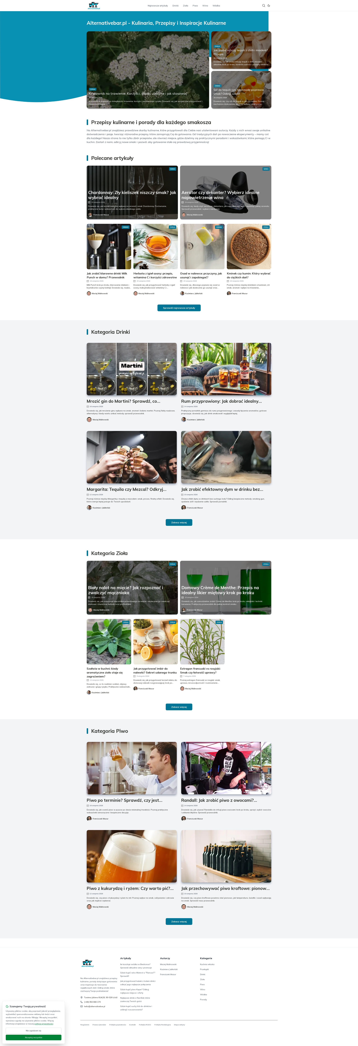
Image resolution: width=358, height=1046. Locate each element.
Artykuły (125, 958)
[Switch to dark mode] (268, 5)
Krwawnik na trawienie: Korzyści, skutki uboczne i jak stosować (138, 93)
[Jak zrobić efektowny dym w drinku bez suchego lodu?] (226, 457)
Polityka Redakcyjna (162, 1025)
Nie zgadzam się (33, 1030)
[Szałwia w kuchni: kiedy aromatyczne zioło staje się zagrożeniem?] (109, 641)
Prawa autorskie (99, 1025)
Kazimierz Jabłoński (196, 419)
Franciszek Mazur (101, 214)
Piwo (195, 5)
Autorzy (165, 958)
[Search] (263, 5)
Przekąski (204, 969)
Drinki (175, 5)
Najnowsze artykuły (158, 5)
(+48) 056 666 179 (92, 1002)
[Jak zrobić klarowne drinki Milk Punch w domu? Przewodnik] (109, 246)
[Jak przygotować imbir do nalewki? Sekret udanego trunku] (155, 641)
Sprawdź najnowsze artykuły (179, 307)
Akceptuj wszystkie (33, 1037)
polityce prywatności (43, 1024)
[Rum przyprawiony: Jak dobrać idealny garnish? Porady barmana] (226, 369)
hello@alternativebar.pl (94, 1006)
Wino (205, 5)
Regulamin (84, 1025)
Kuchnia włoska (207, 964)
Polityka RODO (145, 1025)
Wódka (216, 5)
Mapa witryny (179, 1025)
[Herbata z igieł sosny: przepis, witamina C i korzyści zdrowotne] (155, 246)
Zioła (185, 5)
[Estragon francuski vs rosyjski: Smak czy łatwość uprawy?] (202, 641)
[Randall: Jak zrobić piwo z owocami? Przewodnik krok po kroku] (226, 768)
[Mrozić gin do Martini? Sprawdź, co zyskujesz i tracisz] (132, 369)
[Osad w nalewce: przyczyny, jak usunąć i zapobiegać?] (202, 246)
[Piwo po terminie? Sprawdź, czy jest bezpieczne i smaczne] (132, 768)
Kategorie (206, 958)
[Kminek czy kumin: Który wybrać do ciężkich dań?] (249, 246)
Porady (203, 999)
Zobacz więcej (179, 522)
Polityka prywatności (117, 1025)
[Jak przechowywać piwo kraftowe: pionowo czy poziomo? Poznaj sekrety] (226, 856)
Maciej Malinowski (195, 214)
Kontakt (132, 1025)
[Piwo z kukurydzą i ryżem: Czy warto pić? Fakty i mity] (132, 856)
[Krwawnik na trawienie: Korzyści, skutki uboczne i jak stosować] (148, 69)
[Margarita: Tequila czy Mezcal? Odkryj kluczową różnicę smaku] (132, 457)
